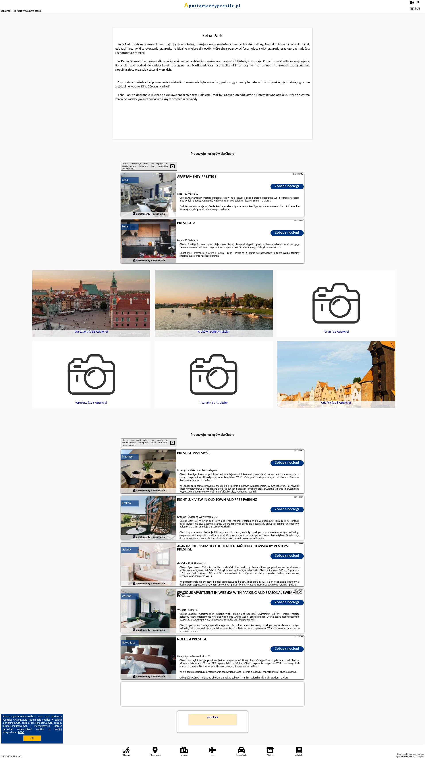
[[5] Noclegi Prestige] (148, 658)
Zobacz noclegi (287, 186)
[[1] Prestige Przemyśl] (148, 472)
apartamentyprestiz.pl (212, 6)
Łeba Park (212, 717)
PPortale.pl (17, 756)
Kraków (126, 503)
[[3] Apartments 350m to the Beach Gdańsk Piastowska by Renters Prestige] (148, 565)
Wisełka (126, 596)
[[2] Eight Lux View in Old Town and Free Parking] (148, 518)
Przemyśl (127, 456)
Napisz (421, 756)
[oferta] (134, 214)
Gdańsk (126, 549)
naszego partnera (219, 209)
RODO (21, 732)
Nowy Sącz (128, 642)
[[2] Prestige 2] (148, 241)
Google (7, 720)
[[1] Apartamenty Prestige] (148, 195)
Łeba (125, 180)
